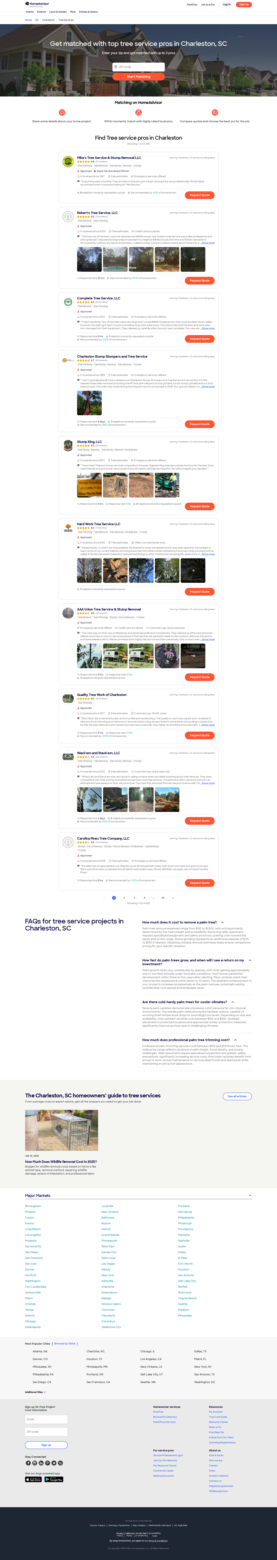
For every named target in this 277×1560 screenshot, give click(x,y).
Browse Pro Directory (165, 1417)
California (129, 1534)
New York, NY (203, 1366)
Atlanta (29, 1315)
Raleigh (106, 1298)
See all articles (237, 1096)
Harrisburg (185, 1212)
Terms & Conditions (158, 1541)
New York (107, 1275)
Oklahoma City (111, 1327)
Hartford (30, 1275)
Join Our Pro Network (165, 1460)
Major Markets (37, 1195)
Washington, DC (204, 1382)
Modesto (31, 1240)
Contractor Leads (163, 1470)
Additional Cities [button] (34, 1392)
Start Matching (138, 77)
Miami (29, 1298)
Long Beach (33, 1229)
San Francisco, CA (98, 1382)
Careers (213, 1465)
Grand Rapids (110, 1235)
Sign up (46, 1445)
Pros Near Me (216, 1432)
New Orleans (109, 1212)
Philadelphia (186, 1217)
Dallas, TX (200, 1351)
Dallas (182, 1252)
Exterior (41, 11)
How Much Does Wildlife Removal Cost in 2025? (61, 1162)
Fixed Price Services (164, 1422)
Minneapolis (109, 1240)
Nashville (184, 1240)
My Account (215, 1411)
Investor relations (218, 1475)
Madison (183, 1309)
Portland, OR (95, 1374)
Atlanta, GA (40, 1351)
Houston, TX (94, 1359)
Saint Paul (107, 1246)
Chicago (30, 1321)
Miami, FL (200, 1359)
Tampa (29, 1309)
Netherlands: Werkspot (160, 1525)
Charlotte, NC (96, 1351)
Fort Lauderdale (35, 1286)
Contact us (215, 1481)
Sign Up (244, 4)
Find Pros (158, 1411)
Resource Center (218, 1422)
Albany (105, 1269)
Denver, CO (40, 1359)
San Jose (31, 1263)
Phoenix (30, 1212)
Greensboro (109, 1292)
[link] (138, 161)
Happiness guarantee (221, 1486)
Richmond (184, 1292)
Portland (183, 1206)
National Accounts (163, 1475)
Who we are (215, 1460)
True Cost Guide (218, 1417)
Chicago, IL (147, 1351)
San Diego (31, 1252)
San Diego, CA (42, 1382)
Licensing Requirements (222, 1442)
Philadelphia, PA (43, 1374)
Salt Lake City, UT (151, 1374)
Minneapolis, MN (97, 1366)
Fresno (29, 1223)
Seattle (183, 1304)
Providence (185, 1229)
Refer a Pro (215, 1427)
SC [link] (37, 20)
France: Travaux (97, 1525)
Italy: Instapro (139, 1525)
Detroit (106, 1229)
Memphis (184, 1235)
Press (212, 1470)
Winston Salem (111, 1304)
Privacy (119, 1534)
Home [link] (28, 20)
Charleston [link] (48, 20)
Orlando (30, 1304)
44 (163, 897)
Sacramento (33, 1246)
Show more (208, 242)
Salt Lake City (187, 1281)
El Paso (182, 1258)
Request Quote (200, 195)
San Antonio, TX (204, 1374)
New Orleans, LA (151, 1366)
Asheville (107, 1281)
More (73, 11)
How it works (216, 1455)
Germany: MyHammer (119, 1525)
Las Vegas (108, 1263)
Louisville (107, 1206)
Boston (106, 1223)
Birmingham (33, 1206)
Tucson (29, 1217)
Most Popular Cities (37, 1343)
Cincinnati (108, 1309)
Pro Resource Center (165, 1465)
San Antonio (186, 1275)
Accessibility (154, 1534)
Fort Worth (185, 1263)
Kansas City (109, 1252)
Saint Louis (108, 1258)
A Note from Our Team (221, 1437)
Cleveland (108, 1315)
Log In (227, 4)
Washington (33, 1281)
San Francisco (34, 1258)
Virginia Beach (187, 1298)
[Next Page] (173, 898)
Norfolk (183, 1286)
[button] (89, 259)
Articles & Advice (88, 11)
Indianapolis (33, 1327)
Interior (30, 11)
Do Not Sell (141, 1534)
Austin (182, 1246)
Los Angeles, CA (151, 1359)
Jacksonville (33, 1292)
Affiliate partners (218, 1491)
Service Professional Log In (168, 1455)
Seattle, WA (148, 1382)
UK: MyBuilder (180, 1525)
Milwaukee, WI (42, 1366)
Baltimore (107, 1217)
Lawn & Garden (58, 11)
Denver (30, 1269)
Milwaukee (185, 1315)
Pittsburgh (185, 1223)
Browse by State (64, 1343)
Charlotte (107, 1286)
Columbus (108, 1321)
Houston (183, 1269)
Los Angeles (33, 1235)
